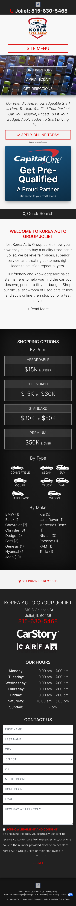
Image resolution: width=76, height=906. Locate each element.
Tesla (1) (46, 552)
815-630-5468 (38, 621)
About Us (29, 892)
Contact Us (39, 892)
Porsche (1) (48, 541)
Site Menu (38, 48)
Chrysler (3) (15, 530)
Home (21, 892)
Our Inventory (38, 70)
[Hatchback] (20, 495)
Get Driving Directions (39, 581)
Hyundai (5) (15, 552)
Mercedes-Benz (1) (52, 527)
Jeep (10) (13, 557)
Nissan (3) (47, 536)
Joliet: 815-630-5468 (41, 11)
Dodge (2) (13, 536)
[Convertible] (20, 470)
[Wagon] (54, 495)
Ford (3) (12, 541)
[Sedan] (46, 470)
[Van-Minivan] (62, 482)
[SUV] (62, 470)
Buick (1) (12, 520)
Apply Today (38, 79)
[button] (38, 213)
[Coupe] (20, 482)
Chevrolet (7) (16, 525)
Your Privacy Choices (57, 894)
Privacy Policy (51, 892)
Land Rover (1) (51, 520)
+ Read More (38, 309)
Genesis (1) (14, 546)
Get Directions (38, 89)
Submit (38, 863)
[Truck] (46, 482)
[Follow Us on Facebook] (38, 4)
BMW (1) (12, 514)
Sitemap (43, 894)
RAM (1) (45, 546)
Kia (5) (44, 514)
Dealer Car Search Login (13, 894)
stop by (48, 295)
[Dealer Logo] (38, 28)
